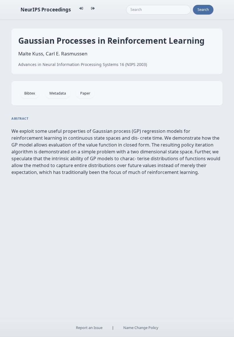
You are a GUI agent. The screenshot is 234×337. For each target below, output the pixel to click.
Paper (85, 93)
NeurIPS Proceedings (46, 9)
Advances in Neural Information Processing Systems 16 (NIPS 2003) (82, 64)
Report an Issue (89, 327)
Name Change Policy (140, 327)
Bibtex (29, 93)
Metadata (57, 93)
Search (203, 9)
